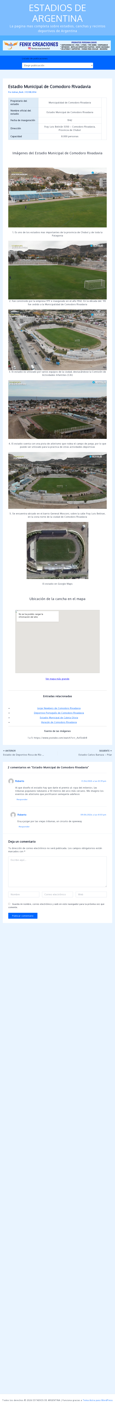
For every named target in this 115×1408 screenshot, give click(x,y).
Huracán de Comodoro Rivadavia (59, 722)
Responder (22, 799)
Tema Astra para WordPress (98, 1400)
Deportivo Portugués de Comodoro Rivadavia (59, 712)
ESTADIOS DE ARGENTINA (57, 13)
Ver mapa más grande (57, 678)
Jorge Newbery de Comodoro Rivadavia (59, 708)
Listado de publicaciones (35, 58)
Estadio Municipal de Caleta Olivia (59, 717)
